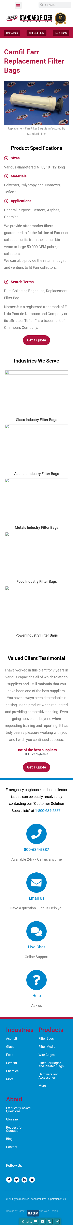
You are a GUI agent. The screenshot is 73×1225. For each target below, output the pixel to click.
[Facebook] (9, 1180)
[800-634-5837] (36, 834)
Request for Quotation (14, 1129)
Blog (9, 1139)
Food (9, 1055)
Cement (11, 1063)
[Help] (36, 980)
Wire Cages (47, 1055)
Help (36, 995)
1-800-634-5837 (47, 810)
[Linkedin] (24, 1180)
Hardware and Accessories (49, 1075)
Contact (11, 1147)
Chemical (12, 1071)
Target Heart (25, 1210)
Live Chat (36, 946)
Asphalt (11, 1038)
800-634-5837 (36, 849)
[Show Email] (42, 1221)
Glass (10, 1047)
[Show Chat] (35, 1221)
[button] (18, 5)
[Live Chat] (36, 931)
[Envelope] (32, 1180)
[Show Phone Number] (49, 1221)
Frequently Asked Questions (18, 1109)
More (9, 1079)
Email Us (36, 898)
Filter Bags (46, 1038)
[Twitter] (16, 1180)
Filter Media (47, 1047)
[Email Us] (36, 882)
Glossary (12, 1119)
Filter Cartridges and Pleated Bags (51, 1064)
